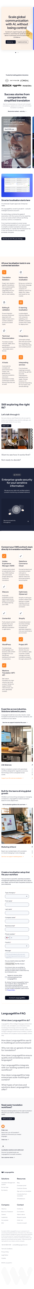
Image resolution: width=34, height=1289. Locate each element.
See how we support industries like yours (14, 722)
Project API (23, 645)
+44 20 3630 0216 (6, 1245)
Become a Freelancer (7, 1211)
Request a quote (21, 1217)
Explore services (22, 42)
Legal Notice (4, 1255)
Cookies (3, 1258)
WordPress (6, 645)
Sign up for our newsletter (24, 1191)
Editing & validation (6, 309)
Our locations (20, 1211)
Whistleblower (21, 1198)
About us (3, 1209)
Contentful (6, 618)
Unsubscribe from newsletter (22, 1195)
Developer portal (21, 1185)
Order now (4, 1139)
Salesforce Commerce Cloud (23, 563)
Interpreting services (23, 364)
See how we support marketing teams (11, 856)
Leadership (4, 1217)
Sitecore (5, 592)
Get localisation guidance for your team (14, 804)
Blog (18, 1182)
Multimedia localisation (23, 278)
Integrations (23, 336)
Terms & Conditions (6, 1248)
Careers (3, 1214)
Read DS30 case (9, 129)
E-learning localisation (23, 309)
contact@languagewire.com (20, 1245)
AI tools (5, 363)
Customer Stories (22, 1188)
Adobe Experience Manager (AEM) (8, 563)
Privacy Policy (5, 1252)
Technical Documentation (8, 337)
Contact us (10, 42)
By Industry (4, 1190)
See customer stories (7, 1157)
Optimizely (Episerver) (23, 593)
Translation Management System (8, 1183)
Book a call (6, 426)
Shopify (22, 618)
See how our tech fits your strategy (13, 238)
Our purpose (4, 1220)
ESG (2, 1223)
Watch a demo (21, 1214)
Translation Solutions (6, 278)
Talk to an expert (7, 1119)
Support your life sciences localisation (11, 778)
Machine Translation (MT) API (8, 673)
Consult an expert (22, 1223)
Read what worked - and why (16, 111)
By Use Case (4, 1187)
